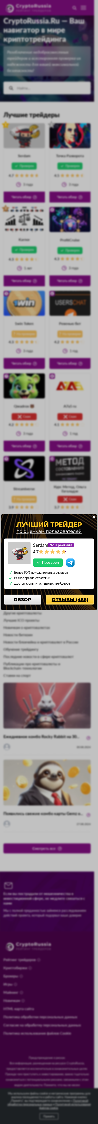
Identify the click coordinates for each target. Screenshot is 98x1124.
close (94, 517)
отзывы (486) (70, 599)
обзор (22, 599)
